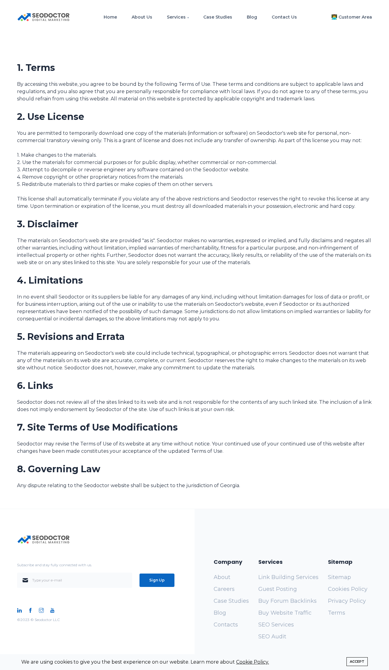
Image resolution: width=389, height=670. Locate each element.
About (222, 577)
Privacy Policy (347, 601)
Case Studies (217, 17)
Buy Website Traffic (285, 612)
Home (110, 17)
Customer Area (355, 17)
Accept (357, 661)
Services (176, 17)
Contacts (226, 624)
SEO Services (276, 624)
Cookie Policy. (252, 662)
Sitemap (339, 577)
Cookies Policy (347, 589)
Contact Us (284, 17)
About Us (142, 17)
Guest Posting (277, 589)
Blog (252, 17)
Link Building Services (288, 577)
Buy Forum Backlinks (287, 601)
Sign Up (157, 580)
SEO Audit (272, 636)
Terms (336, 612)
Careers (224, 589)
